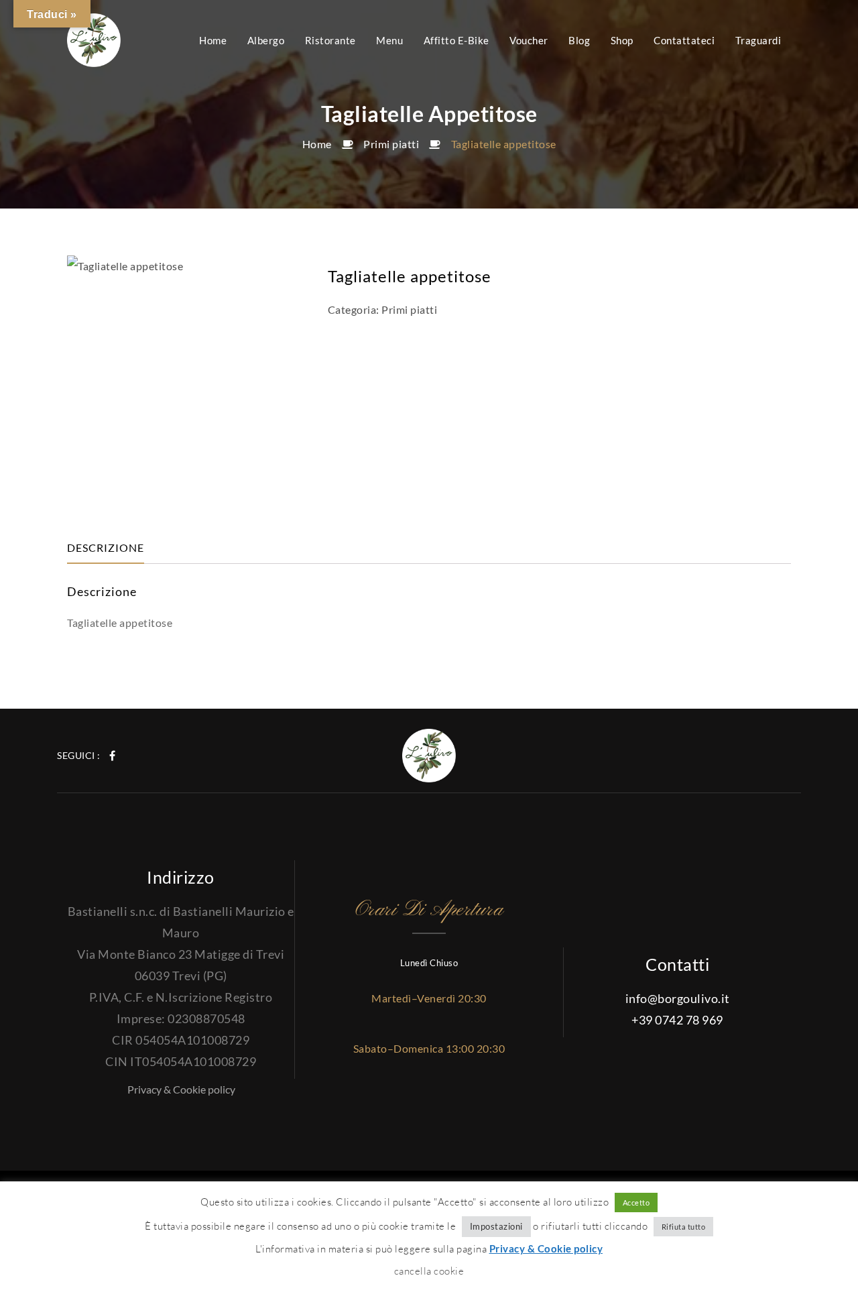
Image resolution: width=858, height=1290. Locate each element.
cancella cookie (429, 1271)
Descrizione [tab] (105, 547)
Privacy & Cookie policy (181, 1089)
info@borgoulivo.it (677, 998)
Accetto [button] (636, 1202)
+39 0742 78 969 (677, 1019)
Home (317, 143)
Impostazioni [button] (496, 1226)
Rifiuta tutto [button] (684, 1226)
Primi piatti (391, 143)
